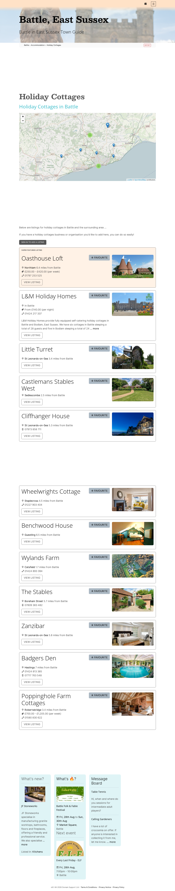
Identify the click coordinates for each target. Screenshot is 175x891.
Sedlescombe (32, 395)
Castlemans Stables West (47, 384)
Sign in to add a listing (32, 242)
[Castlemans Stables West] (133, 389)
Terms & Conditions (89, 887)
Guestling (30, 534)
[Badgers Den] (133, 666)
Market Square (67, 824)
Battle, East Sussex (64, 19)
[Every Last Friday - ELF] (70, 848)
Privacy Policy (118, 887)
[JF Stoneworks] (35, 794)
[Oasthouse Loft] (133, 266)
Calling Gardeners (101, 819)
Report (147, 45)
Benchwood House (47, 525)
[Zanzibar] (133, 634)
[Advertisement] (87, 70)
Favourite (99, 257)
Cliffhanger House (45, 416)
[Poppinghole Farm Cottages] (133, 704)
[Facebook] (145, 4)
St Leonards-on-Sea (36, 358)
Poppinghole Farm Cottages (46, 699)
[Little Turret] (133, 357)
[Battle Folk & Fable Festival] (70, 794)
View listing (32, 282)
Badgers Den (38, 658)
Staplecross (31, 500)
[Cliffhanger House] (133, 424)
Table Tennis (98, 791)
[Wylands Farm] (133, 566)
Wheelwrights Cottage (50, 491)
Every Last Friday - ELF (68, 860)
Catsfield (30, 567)
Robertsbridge (33, 709)
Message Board (99, 780)
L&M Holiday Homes (49, 296)
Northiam (30, 267)
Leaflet (129, 180)
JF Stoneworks (29, 806)
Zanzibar (33, 626)
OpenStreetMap (140, 180)
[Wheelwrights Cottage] (133, 499)
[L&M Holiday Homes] (133, 304)
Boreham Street (34, 601)
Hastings (30, 667)
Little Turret (37, 349)
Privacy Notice (105, 887)
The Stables (36, 592)
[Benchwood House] (133, 533)
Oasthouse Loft (42, 258)
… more (94, 328)
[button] (153, 3)
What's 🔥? (66, 778)
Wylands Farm (40, 558)
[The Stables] (133, 600)
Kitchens (37, 851)
